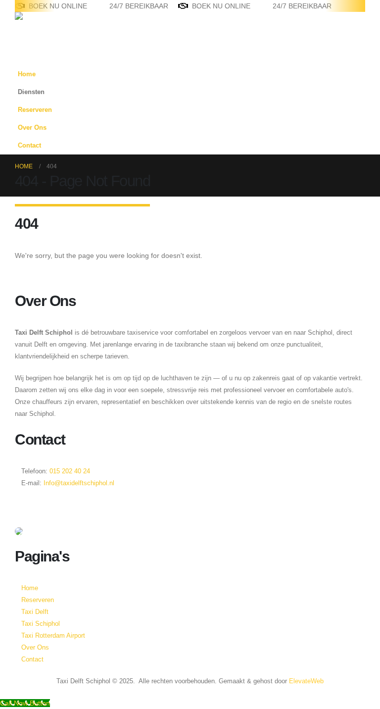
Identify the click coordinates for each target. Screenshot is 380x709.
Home (27, 74)
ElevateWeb (306, 681)
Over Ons (32, 127)
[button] (355, 107)
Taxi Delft (34, 611)
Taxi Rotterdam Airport (53, 635)
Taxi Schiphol (40, 623)
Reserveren (35, 109)
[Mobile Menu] (20, 53)
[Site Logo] (46, 26)
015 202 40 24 (69, 471)
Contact (29, 145)
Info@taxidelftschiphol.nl (79, 483)
